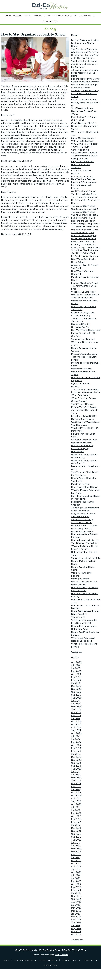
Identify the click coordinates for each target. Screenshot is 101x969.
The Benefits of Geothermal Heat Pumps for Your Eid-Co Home (85, 200)
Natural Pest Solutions (82, 445)
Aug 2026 (76, 662)
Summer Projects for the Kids (85, 558)
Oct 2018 (76, 919)
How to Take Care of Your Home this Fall (84, 583)
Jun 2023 (75, 774)
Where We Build (44, 15)
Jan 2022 (75, 825)
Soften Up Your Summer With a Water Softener (83, 139)
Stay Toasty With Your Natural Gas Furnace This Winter (83, 111)
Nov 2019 (76, 896)
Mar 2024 (76, 748)
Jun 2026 (75, 668)
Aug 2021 (76, 839)
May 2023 (76, 777)
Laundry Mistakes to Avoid (84, 282)
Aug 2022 (76, 804)
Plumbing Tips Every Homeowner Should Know (84, 486)
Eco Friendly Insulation (82, 176)
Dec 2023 (76, 757)
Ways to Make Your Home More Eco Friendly (84, 548)
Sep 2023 (76, 765)
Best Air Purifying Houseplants (80, 450)
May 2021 (76, 848)
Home (6, 960)
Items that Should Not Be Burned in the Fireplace (83, 417)
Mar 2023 (76, 783)
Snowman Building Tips (83, 339)
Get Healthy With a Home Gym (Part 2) (84, 456)
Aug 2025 (76, 697)
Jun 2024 (75, 739)
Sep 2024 (76, 730)
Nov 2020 (76, 863)
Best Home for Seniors (82, 531)
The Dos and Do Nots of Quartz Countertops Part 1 (84, 213)
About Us (85, 15)
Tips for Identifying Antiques (85, 389)
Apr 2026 (76, 674)
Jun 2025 (75, 703)
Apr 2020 (76, 884)
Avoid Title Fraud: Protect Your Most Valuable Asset (83, 193)
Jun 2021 (75, 845)
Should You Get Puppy (82, 519)
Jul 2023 (75, 771)
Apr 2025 (76, 709)
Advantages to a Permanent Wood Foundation (85, 509)
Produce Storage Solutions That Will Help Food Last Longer (84, 356)
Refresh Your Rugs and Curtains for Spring (82, 314)
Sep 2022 (76, 801)
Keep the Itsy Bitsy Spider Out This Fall (83, 119)
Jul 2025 (75, 700)
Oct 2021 (76, 833)
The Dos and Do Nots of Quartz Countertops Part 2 (84, 207)
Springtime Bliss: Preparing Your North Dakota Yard (84, 252)
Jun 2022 (75, 810)
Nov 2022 (76, 795)
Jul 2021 (75, 842)
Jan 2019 (75, 913)
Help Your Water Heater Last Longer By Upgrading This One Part (85, 333)
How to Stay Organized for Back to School (33, 34)
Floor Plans (65, 15)
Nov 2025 (76, 688)
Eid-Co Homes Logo (50, 6)
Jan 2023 (75, 789)
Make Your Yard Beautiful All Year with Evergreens (85, 296)
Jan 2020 (75, 893)
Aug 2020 (76, 872)
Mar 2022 (76, 819)
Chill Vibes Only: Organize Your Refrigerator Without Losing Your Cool (84, 155)
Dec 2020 (76, 860)
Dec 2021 (76, 828)
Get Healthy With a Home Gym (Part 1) (84, 462)
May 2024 (76, 742)
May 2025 (76, 706)
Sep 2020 (76, 869)
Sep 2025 (76, 694)
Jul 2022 (75, 807)
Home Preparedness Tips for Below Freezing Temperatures (85, 614)
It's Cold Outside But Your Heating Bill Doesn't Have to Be (85, 102)
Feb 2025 (76, 715)
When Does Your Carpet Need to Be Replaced (83, 639)
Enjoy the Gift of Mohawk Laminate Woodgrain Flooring (83, 185)
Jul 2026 (75, 665)
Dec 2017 (76, 934)
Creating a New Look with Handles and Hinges (84, 441)
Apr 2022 (76, 816)
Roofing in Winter (80, 578)
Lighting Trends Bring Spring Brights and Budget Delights (85, 80)
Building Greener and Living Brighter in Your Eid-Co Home (84, 43)
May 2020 (76, 881)
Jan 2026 (75, 683)
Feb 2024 (76, 751)
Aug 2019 (76, 901)
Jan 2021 (75, 857)
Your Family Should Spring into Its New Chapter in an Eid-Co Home (84, 64)
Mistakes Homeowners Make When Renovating (85, 394)
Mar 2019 (76, 910)
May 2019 (76, 907)
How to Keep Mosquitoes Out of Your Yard (83, 628)
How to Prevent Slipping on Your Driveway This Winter (84, 542)
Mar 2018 (76, 931)
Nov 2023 (76, 759)
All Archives (77, 939)
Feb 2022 (76, 822)
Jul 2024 (75, 736)
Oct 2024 (76, 727)
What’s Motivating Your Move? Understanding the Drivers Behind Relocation (83, 235)
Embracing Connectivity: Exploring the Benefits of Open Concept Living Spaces (85, 220)
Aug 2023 (76, 768)
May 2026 (76, 671)
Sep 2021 (76, 836)
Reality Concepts (61, 954)
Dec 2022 (76, 792)
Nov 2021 (76, 830)
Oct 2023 (76, 762)
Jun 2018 (75, 925)
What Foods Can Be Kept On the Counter (83, 400)
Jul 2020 (75, 875)
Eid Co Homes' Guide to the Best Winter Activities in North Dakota (84, 259)
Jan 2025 (75, 718)
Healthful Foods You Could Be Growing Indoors (84, 527)
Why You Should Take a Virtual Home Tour (83, 515)
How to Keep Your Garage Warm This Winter (84, 86)
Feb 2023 (76, 786)
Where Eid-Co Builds (81, 522)
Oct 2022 (76, 798)
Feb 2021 (76, 854)
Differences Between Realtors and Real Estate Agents (83, 371)
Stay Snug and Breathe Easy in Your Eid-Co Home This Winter (85, 93)
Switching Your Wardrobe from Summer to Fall (84, 622)
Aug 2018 (76, 922)
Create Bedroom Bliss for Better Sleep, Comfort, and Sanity (84, 126)
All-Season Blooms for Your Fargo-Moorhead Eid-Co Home (84, 72)
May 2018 (76, 928)
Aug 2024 (76, 733)
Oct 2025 (76, 691)
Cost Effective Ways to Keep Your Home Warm (85, 423)
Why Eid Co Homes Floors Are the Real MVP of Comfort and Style (84, 146)
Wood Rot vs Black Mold (83, 291)
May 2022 (76, 813)
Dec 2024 (76, 721)
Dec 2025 (76, 686)
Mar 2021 (76, 851)
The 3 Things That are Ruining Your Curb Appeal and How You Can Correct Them (84, 409)
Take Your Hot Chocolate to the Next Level (84, 474)
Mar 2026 (76, 677)
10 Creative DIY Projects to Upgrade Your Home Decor (84, 228)
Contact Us (50, 21)
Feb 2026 (76, 680)
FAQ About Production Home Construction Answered (82, 164)
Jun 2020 (75, 878)
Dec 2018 (76, 916)
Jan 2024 (75, 754)
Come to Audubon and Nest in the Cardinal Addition (85, 57)
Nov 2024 (76, 724)
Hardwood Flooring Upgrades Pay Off (80, 326)
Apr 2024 (76, 745)
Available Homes (16, 15)
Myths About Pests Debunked (80, 385)
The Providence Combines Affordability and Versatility (84, 51)
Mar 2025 (76, 712)
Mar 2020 (76, 887)
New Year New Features (83, 179)
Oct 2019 (76, 899)
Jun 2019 (75, 904)
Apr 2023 (76, 780)
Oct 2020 (76, 866)
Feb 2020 (76, 890)
